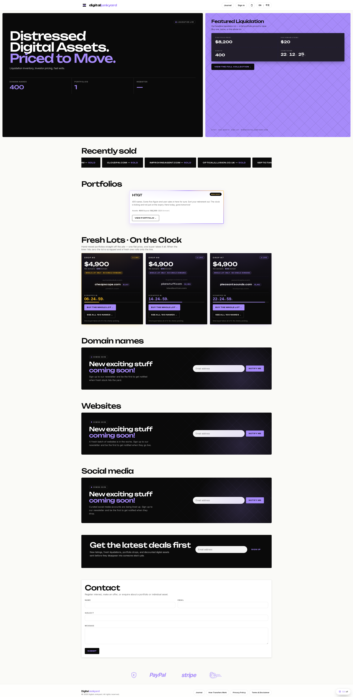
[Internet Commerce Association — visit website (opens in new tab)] (215, 675)
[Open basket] (252, 5)
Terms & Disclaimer (260, 692)
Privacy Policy (239, 692)
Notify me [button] (255, 368)
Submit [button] (92, 651)
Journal (228, 5)
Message (89, 626)
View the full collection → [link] (232, 67)
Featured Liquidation (237, 21)
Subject (89, 613)
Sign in (241, 5)
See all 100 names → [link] (100, 315)
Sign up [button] (256, 549)
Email (181, 600)
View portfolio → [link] (146, 218)
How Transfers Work (217, 692)
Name (88, 600)
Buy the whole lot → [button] (100, 307)
